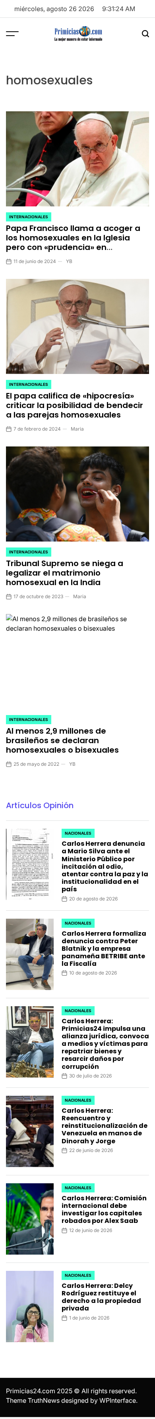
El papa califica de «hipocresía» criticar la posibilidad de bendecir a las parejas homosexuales (74, 405)
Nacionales (78, 833)
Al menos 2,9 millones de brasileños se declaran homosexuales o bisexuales (62, 740)
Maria (77, 429)
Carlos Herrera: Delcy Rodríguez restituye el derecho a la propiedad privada (101, 1297)
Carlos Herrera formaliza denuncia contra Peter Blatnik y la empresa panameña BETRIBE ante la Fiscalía (104, 949)
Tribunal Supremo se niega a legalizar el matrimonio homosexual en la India (64, 573)
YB (69, 261)
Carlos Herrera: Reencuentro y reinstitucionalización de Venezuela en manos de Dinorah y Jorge (104, 1126)
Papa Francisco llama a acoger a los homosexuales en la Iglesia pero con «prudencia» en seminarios (73, 242)
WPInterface (117, 1400)
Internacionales (28, 216)
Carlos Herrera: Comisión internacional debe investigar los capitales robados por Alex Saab (104, 1210)
